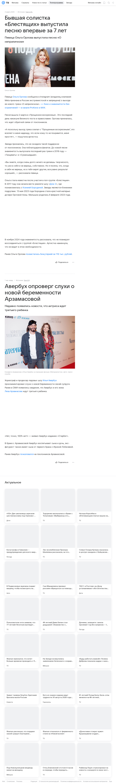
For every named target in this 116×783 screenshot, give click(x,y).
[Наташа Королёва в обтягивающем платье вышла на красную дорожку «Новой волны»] (94, 506)
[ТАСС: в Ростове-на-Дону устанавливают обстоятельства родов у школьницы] (94, 578)
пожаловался (27, 454)
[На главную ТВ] (7, 2)
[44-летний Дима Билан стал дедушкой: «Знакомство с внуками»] (58, 615)
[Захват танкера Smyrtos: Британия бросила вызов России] (22, 687)
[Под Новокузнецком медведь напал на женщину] (22, 760)
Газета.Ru (29, 12)
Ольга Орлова (20, 97)
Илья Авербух (50, 380)
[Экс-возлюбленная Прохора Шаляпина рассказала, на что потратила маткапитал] (58, 542)
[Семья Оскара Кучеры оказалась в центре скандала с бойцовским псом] (94, 542)
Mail (3, 781)
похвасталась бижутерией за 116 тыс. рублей (49, 254)
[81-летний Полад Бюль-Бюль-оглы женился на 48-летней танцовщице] (94, 687)
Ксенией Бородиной (33, 187)
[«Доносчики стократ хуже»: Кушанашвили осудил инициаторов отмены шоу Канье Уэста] (94, 724)
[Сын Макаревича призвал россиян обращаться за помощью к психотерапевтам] (58, 578)
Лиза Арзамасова (13, 391)
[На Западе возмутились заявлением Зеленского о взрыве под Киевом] (58, 651)
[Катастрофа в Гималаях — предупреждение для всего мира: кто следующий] (22, 542)
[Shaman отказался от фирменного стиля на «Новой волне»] (58, 724)
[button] (40, 67)
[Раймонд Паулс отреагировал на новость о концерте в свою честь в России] (94, 760)
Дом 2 (53, 184)
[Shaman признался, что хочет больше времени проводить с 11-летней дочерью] (22, 651)
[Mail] (3, 2)
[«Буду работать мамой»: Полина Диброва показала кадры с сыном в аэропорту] (94, 651)
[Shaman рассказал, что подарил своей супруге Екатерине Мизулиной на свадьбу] (22, 724)
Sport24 (27, 280)
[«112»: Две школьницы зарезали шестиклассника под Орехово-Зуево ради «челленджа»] (22, 506)
